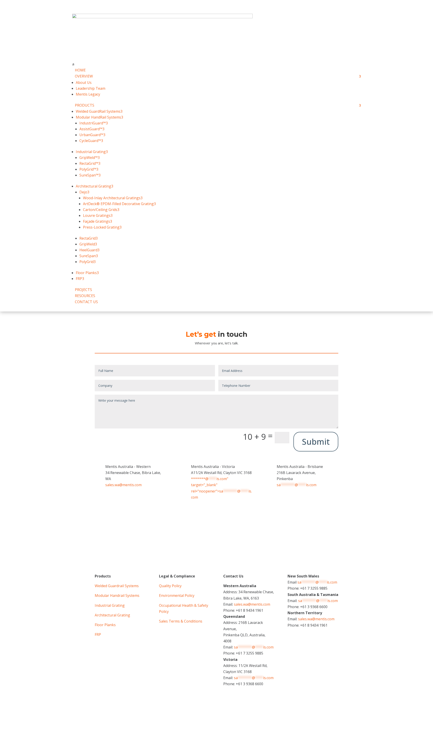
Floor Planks (105, 624)
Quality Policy (170, 585)
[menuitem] (216, 64)
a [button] (73, 64)
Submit (316, 441)
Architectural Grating (112, 615)
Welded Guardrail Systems (117, 585)
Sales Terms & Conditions (180, 621)
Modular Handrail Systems (117, 595)
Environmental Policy (176, 595)
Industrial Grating (110, 605)
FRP (98, 634)
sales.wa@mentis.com (123, 484)
